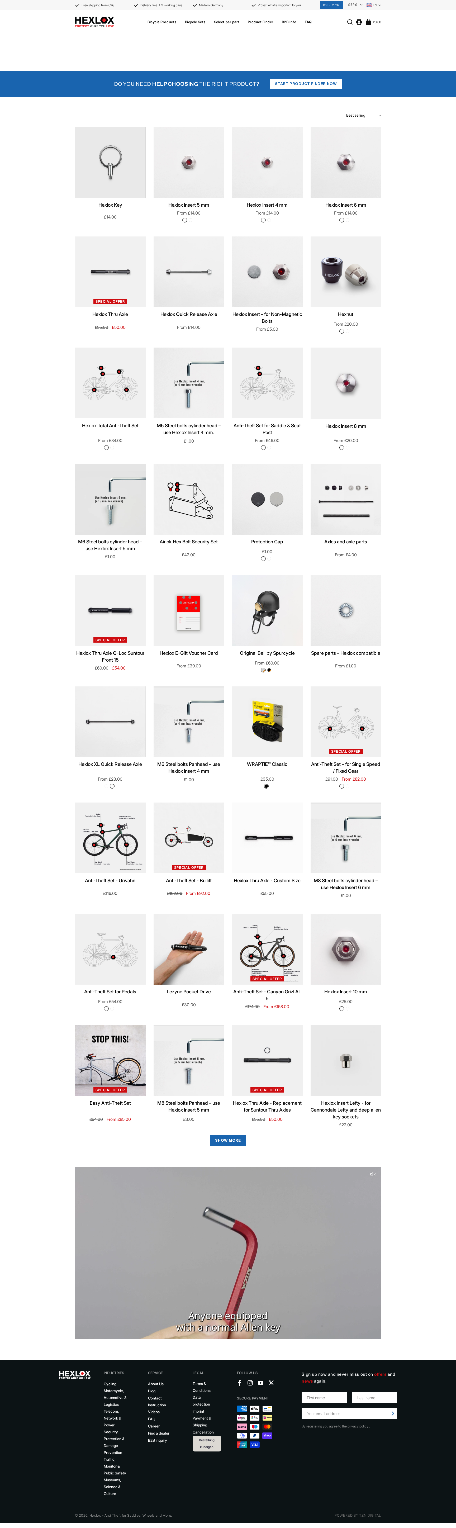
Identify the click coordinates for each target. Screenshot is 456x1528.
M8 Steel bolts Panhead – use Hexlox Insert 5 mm (188, 1106)
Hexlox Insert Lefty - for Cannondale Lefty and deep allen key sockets (346, 1109)
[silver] (185, 220)
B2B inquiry (157, 1440)
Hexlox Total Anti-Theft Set (110, 425)
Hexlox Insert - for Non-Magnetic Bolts (267, 317)
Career (154, 1426)
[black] (190, 220)
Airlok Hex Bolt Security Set (189, 541)
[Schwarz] (263, 559)
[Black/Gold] (269, 670)
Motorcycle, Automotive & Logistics (115, 1397)
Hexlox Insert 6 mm (345, 205)
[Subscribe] (393, 1413)
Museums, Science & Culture (112, 1487)
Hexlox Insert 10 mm (345, 991)
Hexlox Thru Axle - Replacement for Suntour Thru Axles (267, 1106)
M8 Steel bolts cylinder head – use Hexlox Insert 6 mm (346, 884)
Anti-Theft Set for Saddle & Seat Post (267, 429)
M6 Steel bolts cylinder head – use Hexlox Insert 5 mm (110, 545)
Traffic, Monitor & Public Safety (115, 1466)
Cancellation (203, 1432)
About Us (156, 1384)
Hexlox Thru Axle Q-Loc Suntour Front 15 (110, 656)
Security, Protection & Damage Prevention (114, 1442)
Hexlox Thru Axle (110, 314)
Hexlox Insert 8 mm (345, 426)
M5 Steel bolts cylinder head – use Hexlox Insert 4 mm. (189, 429)
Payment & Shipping (202, 1421)
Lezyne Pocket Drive (189, 991)
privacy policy (358, 1426)
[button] (161, 22)
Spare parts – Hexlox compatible (345, 653)
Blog (151, 1391)
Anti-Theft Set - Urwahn (110, 880)
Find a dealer (158, 1433)
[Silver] (112, 447)
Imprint (198, 1411)
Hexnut (345, 314)
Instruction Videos (157, 1408)
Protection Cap (267, 541)
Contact (155, 1398)
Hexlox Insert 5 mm (188, 205)
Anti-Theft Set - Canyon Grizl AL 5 (267, 995)
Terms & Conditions (202, 1387)
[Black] (106, 447)
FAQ (151, 1419)
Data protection (201, 1400)
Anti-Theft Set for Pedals (110, 991)
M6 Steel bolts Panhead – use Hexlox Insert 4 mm (188, 767)
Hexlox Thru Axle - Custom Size (267, 880)
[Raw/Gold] (263, 670)
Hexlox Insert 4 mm (267, 205)
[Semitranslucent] (269, 559)
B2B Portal (331, 5)
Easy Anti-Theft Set (110, 1103)
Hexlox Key (110, 205)
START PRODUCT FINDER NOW (306, 84)
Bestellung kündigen (207, 1443)
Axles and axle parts (345, 541)
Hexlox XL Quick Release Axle (110, 764)
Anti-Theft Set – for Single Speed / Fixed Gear (345, 767)
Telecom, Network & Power (112, 1418)
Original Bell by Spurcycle (267, 653)
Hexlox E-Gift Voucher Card (189, 653)
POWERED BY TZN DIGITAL (358, 1515)
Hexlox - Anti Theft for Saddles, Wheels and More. (130, 1515)
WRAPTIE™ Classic (267, 764)
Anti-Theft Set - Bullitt (189, 880)
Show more (228, 1140)
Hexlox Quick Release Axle (188, 314)
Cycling (110, 1384)
